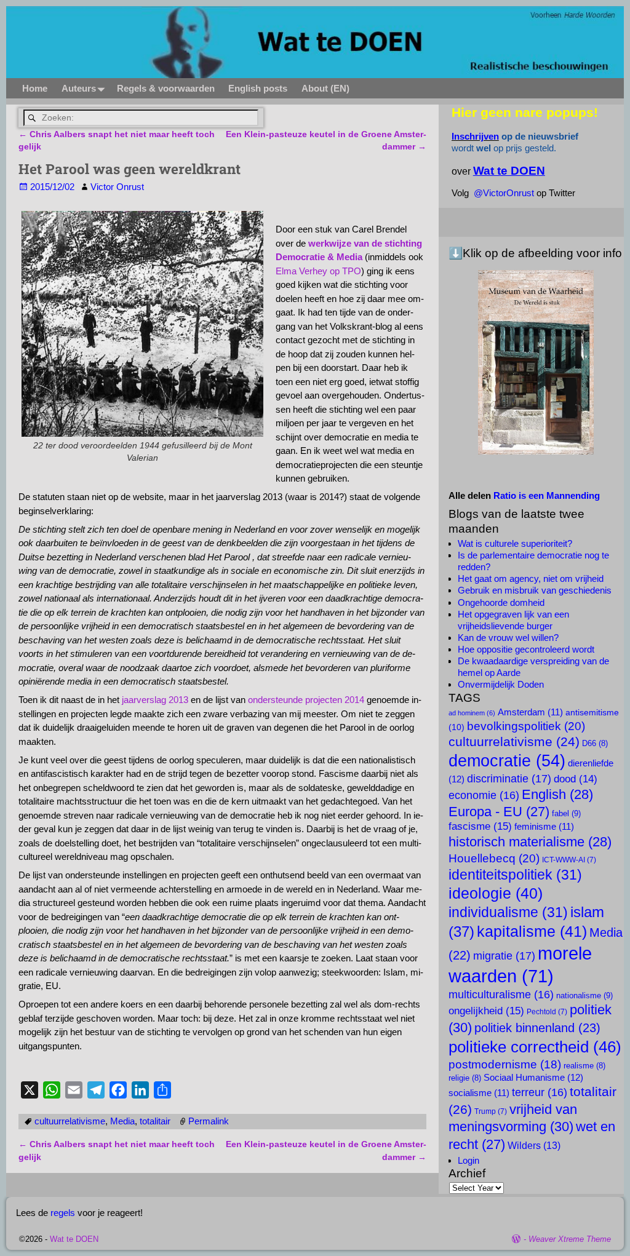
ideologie (496, 893)
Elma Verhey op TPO (318, 271)
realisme (584, 1066)
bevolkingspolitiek (526, 726)
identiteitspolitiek (515, 875)
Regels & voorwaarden (166, 88)
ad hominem (472, 713)
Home (34, 88)
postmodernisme (505, 1064)
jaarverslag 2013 (155, 699)
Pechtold (547, 1012)
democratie (507, 760)
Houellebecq (494, 858)
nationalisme (584, 995)
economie (484, 795)
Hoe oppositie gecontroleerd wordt (526, 649)
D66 (595, 743)
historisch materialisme (530, 841)
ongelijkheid (486, 1010)
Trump (490, 1111)
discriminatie (509, 778)
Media (122, 1121)
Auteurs (79, 88)
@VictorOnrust (504, 193)
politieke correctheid (535, 1046)
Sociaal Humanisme (533, 1077)
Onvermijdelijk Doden (501, 684)
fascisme (480, 826)
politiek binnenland (537, 1027)
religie (465, 1078)
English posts (257, 88)
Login (468, 1160)
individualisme (508, 912)
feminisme (544, 827)
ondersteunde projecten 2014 (306, 699)
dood (575, 779)
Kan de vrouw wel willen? (508, 637)
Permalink (208, 1121)
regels (62, 1212)
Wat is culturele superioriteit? (515, 543)
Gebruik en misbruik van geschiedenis (535, 590)
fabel (566, 813)
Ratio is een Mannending (546, 495)
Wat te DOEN (74, 1239)
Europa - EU (499, 811)
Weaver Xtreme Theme (569, 1239)
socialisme (479, 1093)
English (557, 794)
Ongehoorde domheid (501, 602)
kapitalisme (532, 931)
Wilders (534, 1145)
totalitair (155, 1121)
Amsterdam (530, 712)
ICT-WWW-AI (569, 860)
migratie (504, 955)
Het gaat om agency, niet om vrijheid (531, 578)
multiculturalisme (501, 994)
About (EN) (325, 88)
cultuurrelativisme (69, 1121)
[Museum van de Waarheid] (536, 362)
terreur (539, 1092)
